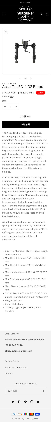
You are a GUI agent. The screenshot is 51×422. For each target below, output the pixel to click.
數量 (4, 101)
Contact (9, 373)
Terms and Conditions (16, 367)
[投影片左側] (19, 78)
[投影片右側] (31, 78)
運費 (11, 96)
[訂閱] (43, 391)
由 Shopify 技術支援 (33, 419)
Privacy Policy (12, 361)
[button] (3, 14)
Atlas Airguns (22, 419)
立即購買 (25, 124)
